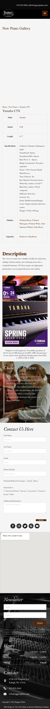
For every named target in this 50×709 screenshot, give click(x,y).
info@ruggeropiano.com (38, 5)
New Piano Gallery (16, 28)
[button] (43, 34)
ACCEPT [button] (33, 705)
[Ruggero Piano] (8, 13)
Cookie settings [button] (20, 705)
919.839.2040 (22, 5)
